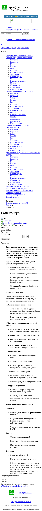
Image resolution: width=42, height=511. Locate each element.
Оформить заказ (23, 48)
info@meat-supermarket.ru (21, 502)
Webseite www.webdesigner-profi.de (14, 486)
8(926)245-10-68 (25, 493)
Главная (9, 27)
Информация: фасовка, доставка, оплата (22, 29)
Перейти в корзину (8, 48)
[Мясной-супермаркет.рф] (1, 1)
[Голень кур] (6, 225)
